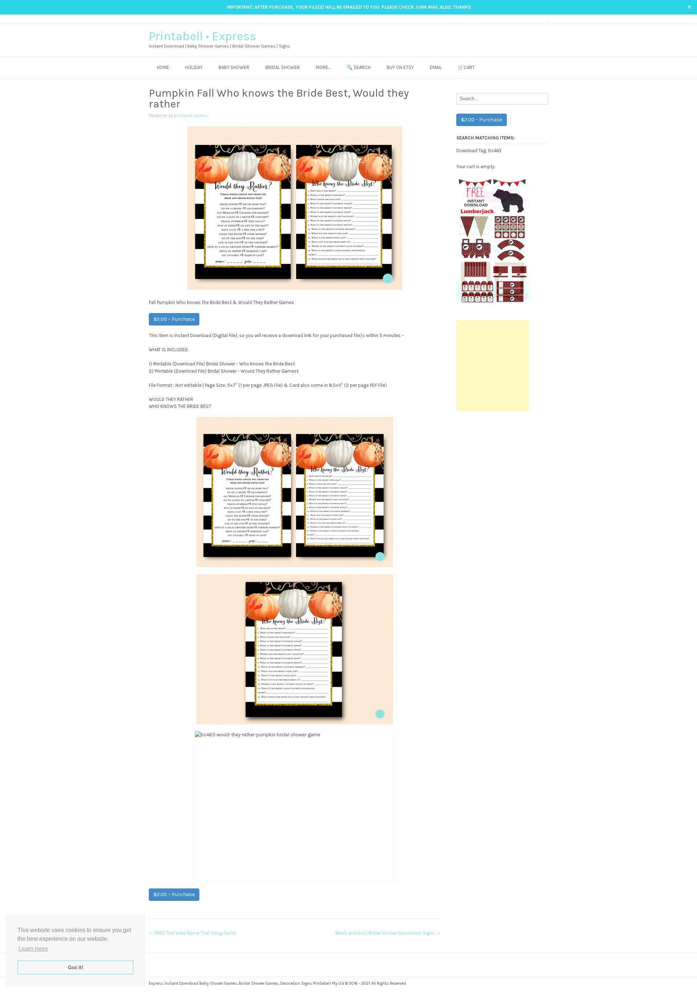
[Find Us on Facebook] (524, 19)
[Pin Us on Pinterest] (537, 19)
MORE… (323, 67)
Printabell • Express (202, 36)
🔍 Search (359, 67)
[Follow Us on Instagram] (530, 19)
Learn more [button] (33, 949)
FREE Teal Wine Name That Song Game (192, 933)
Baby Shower (234, 67)
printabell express (191, 115)
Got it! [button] (75, 967)
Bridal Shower (282, 67)
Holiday (194, 67)
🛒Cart (466, 67)
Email (436, 67)
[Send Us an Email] (517, 19)
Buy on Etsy (400, 67)
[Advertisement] (492, 365)
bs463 (494, 150)
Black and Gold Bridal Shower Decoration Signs (387, 933)
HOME (163, 67)
